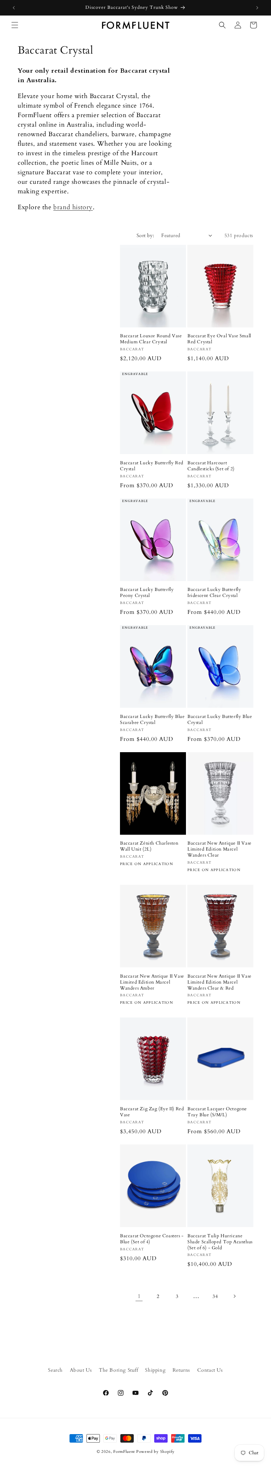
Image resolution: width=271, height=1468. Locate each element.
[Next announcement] (257, 8)
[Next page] (234, 1296)
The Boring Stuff (118, 1370)
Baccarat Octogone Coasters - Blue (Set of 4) (152, 1239)
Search (55, 1370)
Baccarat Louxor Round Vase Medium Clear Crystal (151, 339)
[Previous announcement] (14, 8)
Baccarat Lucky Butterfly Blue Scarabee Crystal (152, 720)
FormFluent (124, 1451)
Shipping (155, 1370)
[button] (15, 25)
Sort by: (145, 235)
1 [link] (139, 1296)
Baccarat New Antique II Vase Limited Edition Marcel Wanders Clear (219, 849)
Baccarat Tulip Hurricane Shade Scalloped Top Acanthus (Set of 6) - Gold (220, 1242)
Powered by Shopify (155, 1451)
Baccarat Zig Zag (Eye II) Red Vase (152, 1112)
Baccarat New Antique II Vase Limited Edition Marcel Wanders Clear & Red (219, 982)
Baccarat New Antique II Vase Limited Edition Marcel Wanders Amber (152, 982)
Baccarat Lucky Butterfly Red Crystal (151, 466)
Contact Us (210, 1370)
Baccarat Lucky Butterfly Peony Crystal (147, 593)
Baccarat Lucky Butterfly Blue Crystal (219, 720)
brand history (73, 207)
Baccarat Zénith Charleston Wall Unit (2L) (149, 846)
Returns (181, 1370)
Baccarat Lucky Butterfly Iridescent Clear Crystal (214, 593)
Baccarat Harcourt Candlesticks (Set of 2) (211, 466)
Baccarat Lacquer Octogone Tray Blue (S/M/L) (217, 1112)
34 (215, 1296)
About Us (81, 1370)
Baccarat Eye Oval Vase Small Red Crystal (219, 339)
